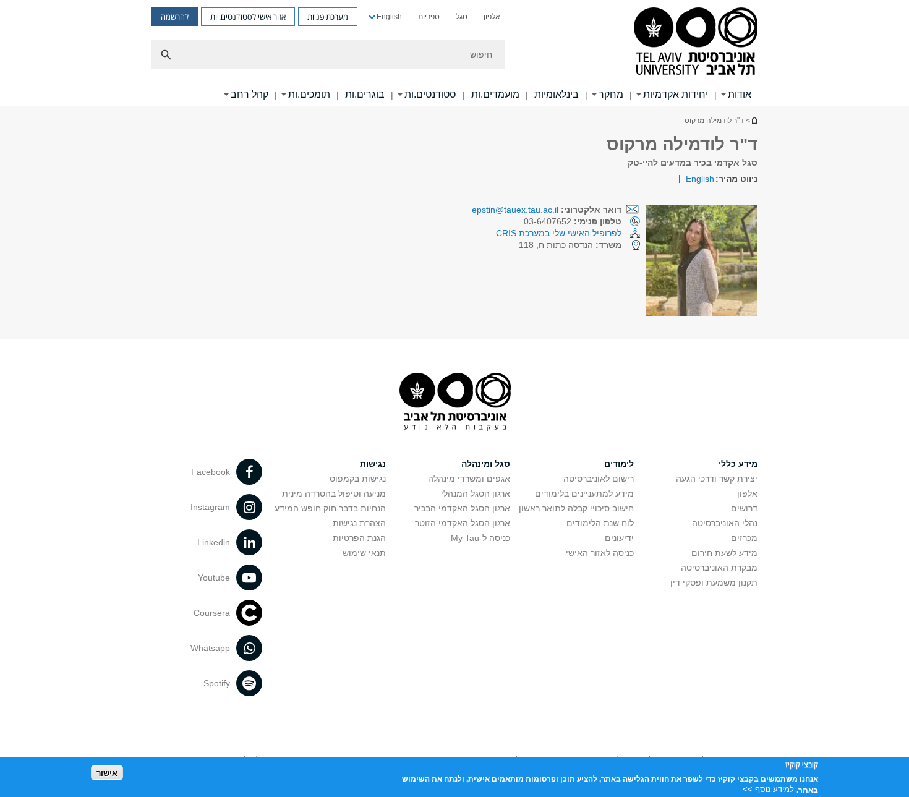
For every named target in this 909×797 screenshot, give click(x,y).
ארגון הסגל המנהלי (475, 493)
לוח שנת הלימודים (600, 523)
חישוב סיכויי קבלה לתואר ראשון (576, 508)
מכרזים (744, 538)
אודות (739, 94)
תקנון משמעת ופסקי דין (714, 582)
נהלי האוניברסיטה (725, 523)
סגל (461, 16)
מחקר (611, 94)
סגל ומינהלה (485, 464)
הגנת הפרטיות (359, 538)
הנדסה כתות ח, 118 (570, 245)
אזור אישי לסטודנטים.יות (248, 16)
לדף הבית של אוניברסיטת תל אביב (754, 120)
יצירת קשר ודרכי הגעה (717, 479)
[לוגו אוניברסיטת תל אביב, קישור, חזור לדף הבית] (696, 42)
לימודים (619, 464)
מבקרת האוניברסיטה (719, 568)
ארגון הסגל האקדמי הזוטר (462, 523)
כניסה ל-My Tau (480, 538)
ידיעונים (619, 538)
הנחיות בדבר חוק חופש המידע (330, 508)
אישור (106, 772)
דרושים (744, 508)
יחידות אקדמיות (675, 94)
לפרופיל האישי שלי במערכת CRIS (558, 233)
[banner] (455, 53)
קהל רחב (249, 94)
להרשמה (175, 16)
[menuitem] (492, 16)
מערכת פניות (327, 16)
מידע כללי (738, 464)
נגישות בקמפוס (358, 479)
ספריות (429, 16)
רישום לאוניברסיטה (598, 479)
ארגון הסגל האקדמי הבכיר (462, 508)
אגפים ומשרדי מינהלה (469, 479)
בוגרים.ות (365, 94)
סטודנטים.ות (430, 94)
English (389, 16)
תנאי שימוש (364, 553)
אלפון (492, 16)
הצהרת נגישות (359, 523)
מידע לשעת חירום (724, 553)
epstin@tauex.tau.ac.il (515, 210)
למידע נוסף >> (768, 789)
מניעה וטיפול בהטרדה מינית (334, 493)
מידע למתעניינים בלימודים (584, 493)
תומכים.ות (309, 94)
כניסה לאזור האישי (600, 553)
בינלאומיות (556, 94)
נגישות (373, 464)
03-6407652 (572, 221)
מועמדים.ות (495, 94)
